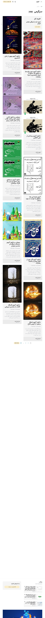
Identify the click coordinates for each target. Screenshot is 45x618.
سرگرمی (22, 40)
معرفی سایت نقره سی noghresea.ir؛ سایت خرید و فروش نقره (30, 603)
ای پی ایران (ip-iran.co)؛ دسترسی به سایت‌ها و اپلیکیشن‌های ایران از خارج (30, 596)
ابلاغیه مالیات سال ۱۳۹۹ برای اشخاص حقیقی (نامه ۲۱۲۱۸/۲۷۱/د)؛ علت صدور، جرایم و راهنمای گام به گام (30, 588)
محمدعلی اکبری (17, 72)
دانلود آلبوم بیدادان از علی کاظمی (34, 137)
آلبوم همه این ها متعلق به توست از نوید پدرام (33, 198)
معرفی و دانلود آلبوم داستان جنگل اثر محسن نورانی (13, 244)
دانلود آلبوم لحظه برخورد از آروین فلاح (34, 323)
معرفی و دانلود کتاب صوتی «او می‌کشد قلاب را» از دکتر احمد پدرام (12, 119)
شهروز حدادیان (38, 152)
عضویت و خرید (37, 26)
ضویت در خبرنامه (11, 587)
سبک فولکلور (1, 23)
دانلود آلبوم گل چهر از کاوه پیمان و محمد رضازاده (34, 261)
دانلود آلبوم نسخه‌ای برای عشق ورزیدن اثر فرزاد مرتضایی (13, 181)
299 (21, 343)
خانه (41, 6)
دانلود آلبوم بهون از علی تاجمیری (12, 57)
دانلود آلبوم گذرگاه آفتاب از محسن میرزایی (12, 306)
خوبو (37, 1)
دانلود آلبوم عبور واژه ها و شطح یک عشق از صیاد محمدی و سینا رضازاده (33, 74)
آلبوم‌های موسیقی (22, 102)
